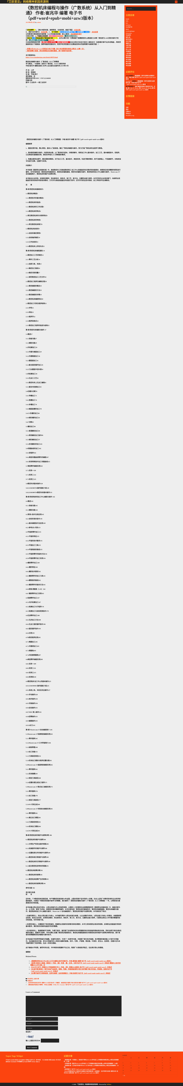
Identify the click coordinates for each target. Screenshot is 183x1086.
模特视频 (128, 57)
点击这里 (77, 30)
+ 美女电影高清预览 (33, 51)
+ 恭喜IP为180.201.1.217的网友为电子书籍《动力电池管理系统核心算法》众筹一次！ (55, 49)
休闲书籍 (128, 41)
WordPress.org (130, 115)
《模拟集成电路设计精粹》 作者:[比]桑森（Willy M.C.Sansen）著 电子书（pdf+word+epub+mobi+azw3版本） (60, 984)
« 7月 (124, 1075)
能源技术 (23, 1059)
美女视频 (128, 63)
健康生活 (128, 43)
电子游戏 (128, 59)
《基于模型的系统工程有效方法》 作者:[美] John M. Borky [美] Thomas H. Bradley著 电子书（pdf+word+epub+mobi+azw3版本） (140, 88)
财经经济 (16, 1059)
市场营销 (19, 1061)
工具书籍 (128, 53)
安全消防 (12, 1059)
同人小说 (128, 49)
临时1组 (128, 37)
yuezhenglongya (130, 31)
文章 (128, 111)
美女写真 (128, 61)
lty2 (127, 23)
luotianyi (128, 25)
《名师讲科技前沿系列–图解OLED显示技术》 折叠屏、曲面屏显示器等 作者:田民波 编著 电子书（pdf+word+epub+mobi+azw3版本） (67, 982)
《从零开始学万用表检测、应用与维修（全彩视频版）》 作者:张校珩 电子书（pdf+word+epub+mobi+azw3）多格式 (70, 973)
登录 (127, 109)
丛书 (20, 1059)
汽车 (43, 1059)
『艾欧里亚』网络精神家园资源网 (27, 1)
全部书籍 (128, 45)
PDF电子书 (129, 27)
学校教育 (128, 51)
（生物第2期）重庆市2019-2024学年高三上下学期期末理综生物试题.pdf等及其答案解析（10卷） (91, 1063)
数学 (29, 1061)
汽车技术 (8, 1059)
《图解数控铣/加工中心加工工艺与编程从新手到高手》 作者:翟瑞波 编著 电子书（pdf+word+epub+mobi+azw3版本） (71, 961)
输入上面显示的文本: (33, 1040)
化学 (24, 1061)
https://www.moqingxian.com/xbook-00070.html (42, 57)
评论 (128, 113)
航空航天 (54, 1059)
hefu (127, 21)
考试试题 (128, 65)
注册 (127, 107)
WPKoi (109, 1084)
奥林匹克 (8, 1061)
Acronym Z (129, 81)
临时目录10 (129, 39)
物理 (50, 1059)
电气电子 (34, 1061)
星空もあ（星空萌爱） (36, 1059)
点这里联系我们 (76, 34)
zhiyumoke (129, 33)
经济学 (26, 1061)
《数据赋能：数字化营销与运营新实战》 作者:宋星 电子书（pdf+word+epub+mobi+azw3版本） (141, 77)
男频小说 (38, 1061)
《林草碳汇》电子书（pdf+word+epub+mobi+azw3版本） (80, 1069)
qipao (127, 29)
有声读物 (128, 55)
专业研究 (30, 978)
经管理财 (46, 1059)
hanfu (127, 19)
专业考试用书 (14, 1061)
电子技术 (58, 1060)
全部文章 (36, 978)
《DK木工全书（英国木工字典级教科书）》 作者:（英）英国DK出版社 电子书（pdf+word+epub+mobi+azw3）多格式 (71, 967)
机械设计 (30, 980)
